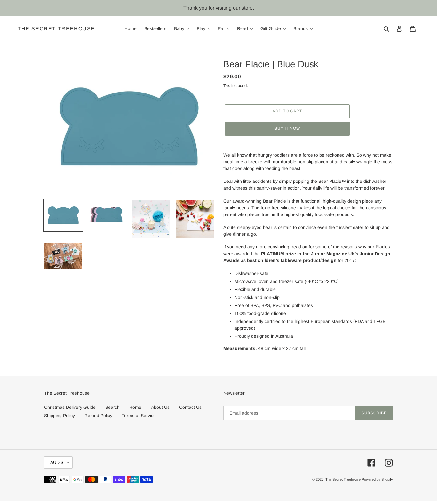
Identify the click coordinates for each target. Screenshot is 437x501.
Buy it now (287, 128)
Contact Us (190, 407)
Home (135, 407)
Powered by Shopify (377, 479)
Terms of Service (139, 415)
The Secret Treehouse (56, 28)
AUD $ (56, 462)
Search (112, 407)
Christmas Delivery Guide (70, 407)
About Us (160, 407)
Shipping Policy (59, 415)
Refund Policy (98, 415)
